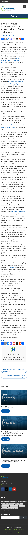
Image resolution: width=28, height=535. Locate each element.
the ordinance (11, 267)
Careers (20, 532)
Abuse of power (14, 505)
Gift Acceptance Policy (11, 532)
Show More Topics (6, 510)
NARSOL (14, 35)
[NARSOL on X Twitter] (6, 489)
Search (23, 517)
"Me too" (4, 501)
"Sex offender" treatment (7, 503)
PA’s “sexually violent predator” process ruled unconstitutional (13, 370)
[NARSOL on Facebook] (3, 489)
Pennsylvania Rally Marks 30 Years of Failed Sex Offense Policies (13, 461)
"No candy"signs (12, 501)
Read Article (6, 411)
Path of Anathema (7, 407)
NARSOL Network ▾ (5, 1)
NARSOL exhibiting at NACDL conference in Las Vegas (15, 376)
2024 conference (18, 503)
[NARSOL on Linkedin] (10, 489)
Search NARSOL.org (6, 514)
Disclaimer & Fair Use (19, 529)
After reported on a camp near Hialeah (11, 60)
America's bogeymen (12, 508)
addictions (22, 505)
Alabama (4, 508)
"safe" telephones (22, 501)
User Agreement (19, 531)
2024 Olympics (5, 505)
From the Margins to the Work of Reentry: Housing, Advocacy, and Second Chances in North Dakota (12, 433)
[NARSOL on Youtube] (14, 489)
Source (3, 340)
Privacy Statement (9, 531)
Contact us (3, 485)
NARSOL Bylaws (8, 529)
